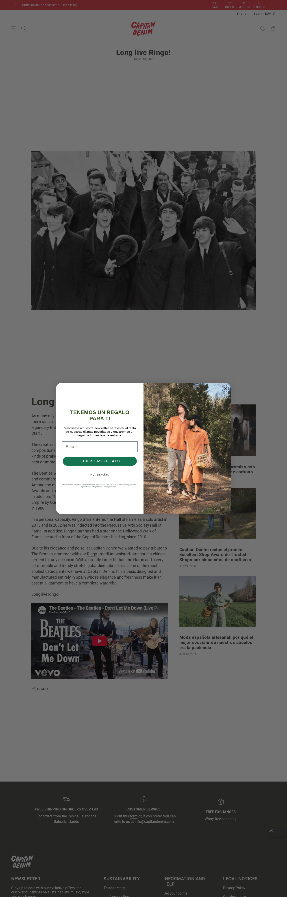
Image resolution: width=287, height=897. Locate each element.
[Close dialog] (225, 388)
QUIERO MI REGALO (100, 461)
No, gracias (99, 474)
